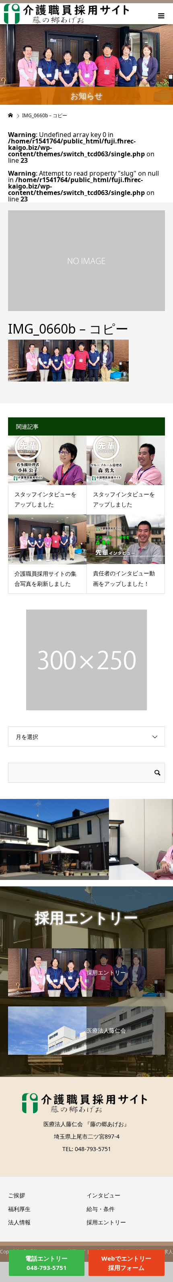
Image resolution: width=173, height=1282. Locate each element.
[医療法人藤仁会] (86, 1007)
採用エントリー (106, 1222)
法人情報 (19, 1222)
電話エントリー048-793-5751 (46, 1263)
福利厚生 (19, 1209)
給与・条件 (100, 1209)
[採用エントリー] (86, 949)
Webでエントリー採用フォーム (126, 1263)
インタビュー (103, 1195)
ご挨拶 (16, 1195)
